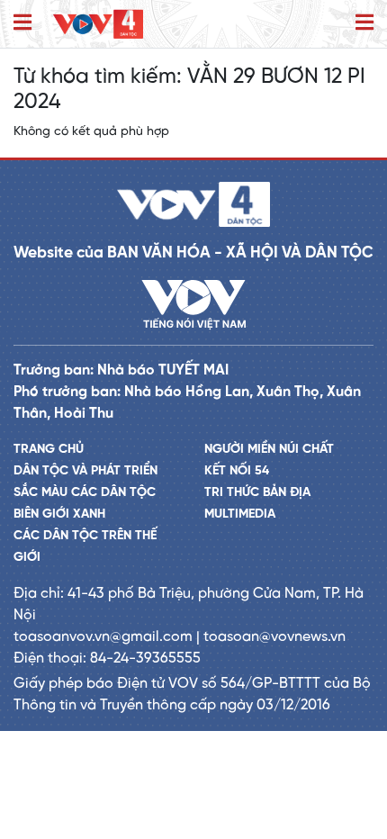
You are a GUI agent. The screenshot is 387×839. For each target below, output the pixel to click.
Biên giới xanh (59, 514)
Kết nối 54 (236, 471)
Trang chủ (49, 449)
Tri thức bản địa (257, 493)
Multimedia (239, 514)
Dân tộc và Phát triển (86, 471)
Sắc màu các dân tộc (85, 493)
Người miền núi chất (269, 449)
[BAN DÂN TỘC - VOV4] (98, 24)
